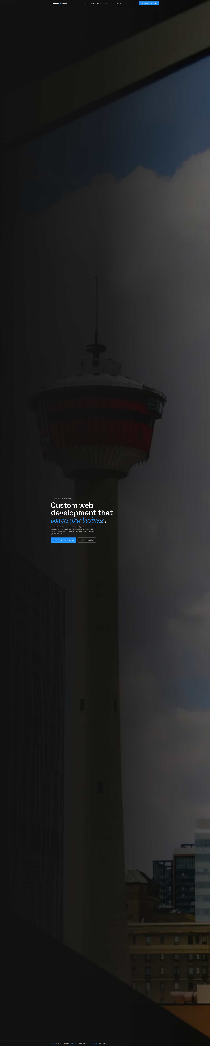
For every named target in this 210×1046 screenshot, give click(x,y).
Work (106, 3)
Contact (118, 3)
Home (86, 3)
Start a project (149, 3)
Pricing (112, 3)
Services (96, 3)
